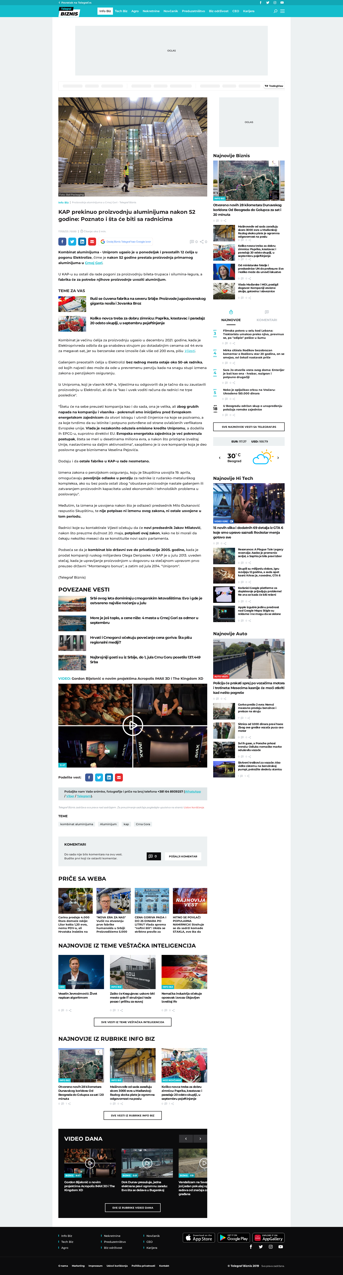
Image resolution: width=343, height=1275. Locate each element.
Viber (70, 796)
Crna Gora (143, 824)
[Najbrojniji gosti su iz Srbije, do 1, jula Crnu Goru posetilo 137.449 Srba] (72, 663)
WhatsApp (193, 791)
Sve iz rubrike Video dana (132, 1207)
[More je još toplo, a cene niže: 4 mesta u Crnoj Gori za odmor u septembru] (72, 623)
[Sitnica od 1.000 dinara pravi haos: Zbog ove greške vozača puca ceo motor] (224, 730)
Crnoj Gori (93, 263)
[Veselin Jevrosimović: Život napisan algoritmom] (81, 972)
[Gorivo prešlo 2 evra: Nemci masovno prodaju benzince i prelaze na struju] (224, 711)
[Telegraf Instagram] (274, 2)
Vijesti (189, 351)
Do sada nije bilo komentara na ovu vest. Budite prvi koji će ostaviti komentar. (93, 856)
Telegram (84, 796)
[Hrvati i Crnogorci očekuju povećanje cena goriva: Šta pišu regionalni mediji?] (72, 643)
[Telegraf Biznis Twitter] (267, 2)
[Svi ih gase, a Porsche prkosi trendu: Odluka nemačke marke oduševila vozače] (224, 750)
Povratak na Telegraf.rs (76, 2)
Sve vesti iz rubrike (132, 1115)
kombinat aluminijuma (76, 824)
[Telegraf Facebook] (260, 2)
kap (126, 824)
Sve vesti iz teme (132, 1022)
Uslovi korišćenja (194, 807)
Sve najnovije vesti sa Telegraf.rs (249, 426)
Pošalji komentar (183, 856)
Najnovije (231, 155)
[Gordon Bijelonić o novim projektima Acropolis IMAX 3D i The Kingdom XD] (90, 1163)
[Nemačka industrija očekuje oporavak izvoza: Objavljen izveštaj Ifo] (184, 972)
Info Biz (63, 202)
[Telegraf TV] (282, 2)
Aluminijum (108, 824)
